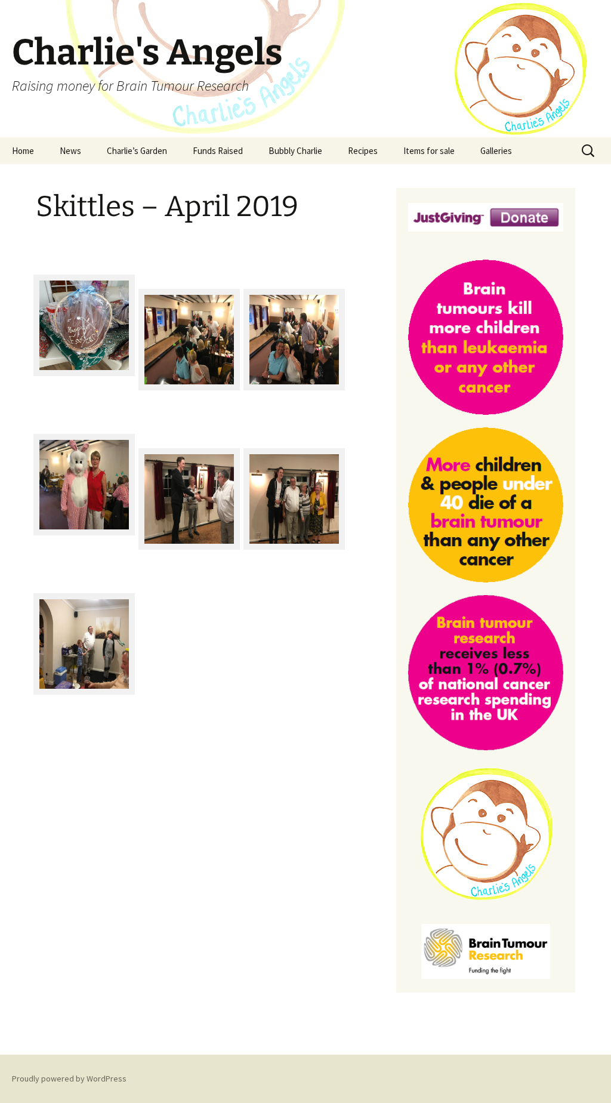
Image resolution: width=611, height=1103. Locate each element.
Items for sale (429, 150)
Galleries (496, 150)
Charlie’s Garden (137, 150)
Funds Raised (218, 150)
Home (23, 150)
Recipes (363, 150)
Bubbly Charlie (295, 150)
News (70, 150)
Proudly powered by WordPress (69, 1078)
